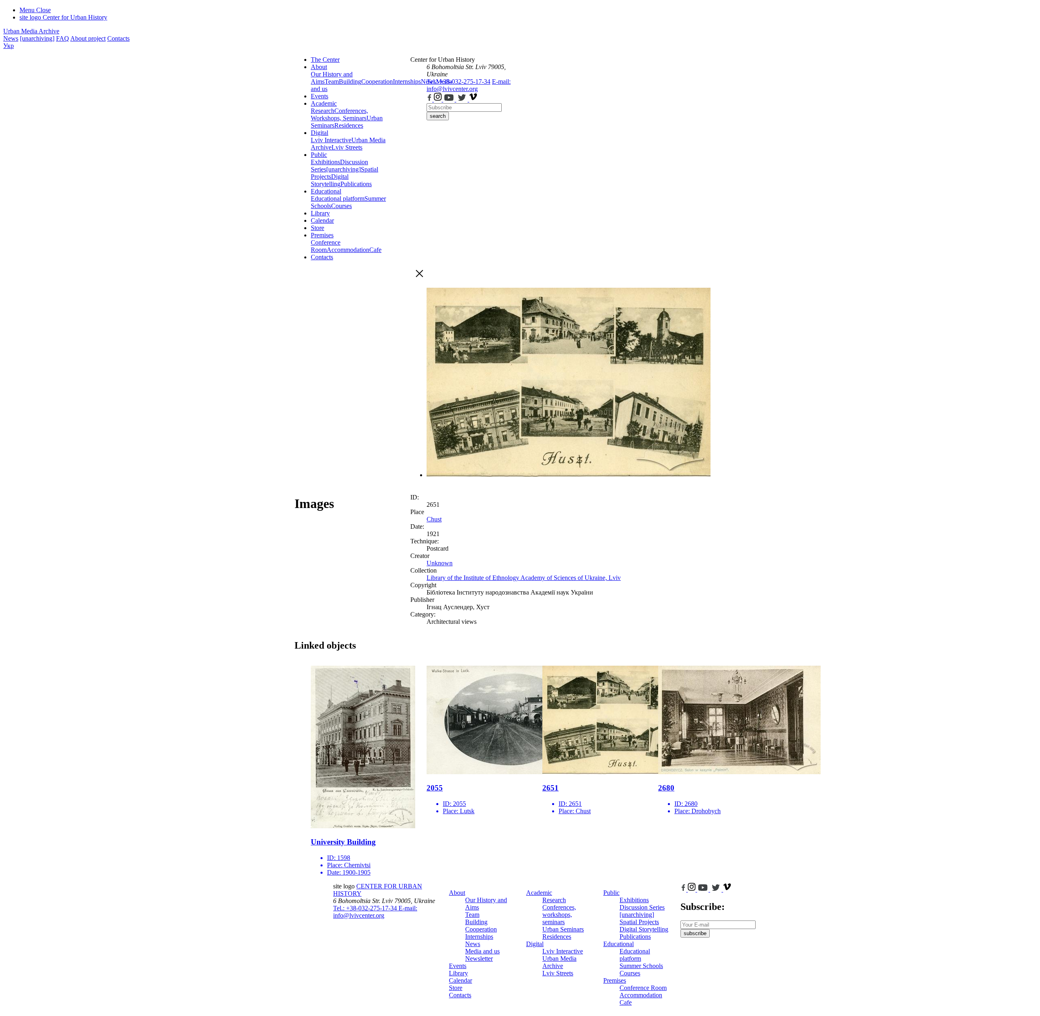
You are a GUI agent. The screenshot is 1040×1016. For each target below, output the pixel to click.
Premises (322, 235)
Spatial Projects (639, 921)
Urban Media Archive (31, 31)
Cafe (375, 249)
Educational (326, 191)
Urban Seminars (563, 929)
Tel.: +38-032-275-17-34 (458, 81)
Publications (356, 183)
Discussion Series (642, 907)
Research (322, 110)
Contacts (118, 38)
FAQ (62, 38)
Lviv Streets (347, 147)
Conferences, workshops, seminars (559, 914)
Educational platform (337, 198)
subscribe (695, 933)
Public (319, 154)
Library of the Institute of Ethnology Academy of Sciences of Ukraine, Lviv (524, 577)
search (438, 116)
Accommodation (348, 249)
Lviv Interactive (331, 140)
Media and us (482, 951)
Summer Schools (641, 965)
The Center (325, 59)
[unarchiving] (37, 38)
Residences (348, 125)
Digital (319, 132)
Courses (341, 205)
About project (88, 38)
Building (350, 81)
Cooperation (377, 81)
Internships (479, 936)
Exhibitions (325, 161)
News (10, 38)
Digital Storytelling (330, 180)
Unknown (440, 563)
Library (320, 213)
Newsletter (479, 958)
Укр (8, 45)
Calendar (322, 220)
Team (332, 81)
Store (317, 227)
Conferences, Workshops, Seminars (339, 114)
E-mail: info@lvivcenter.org (469, 85)
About (319, 66)
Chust (434, 519)
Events (319, 96)
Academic (324, 103)
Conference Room (325, 246)
